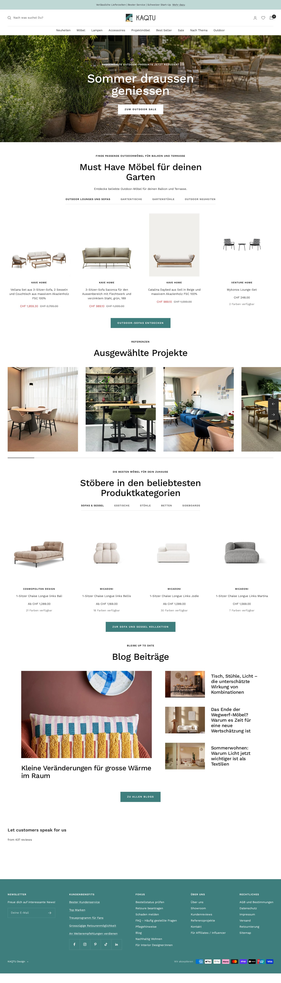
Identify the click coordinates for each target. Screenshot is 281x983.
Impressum (247, 914)
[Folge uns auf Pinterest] (95, 944)
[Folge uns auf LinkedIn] (116, 944)
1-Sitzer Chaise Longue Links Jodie (174, 596)
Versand (245, 920)
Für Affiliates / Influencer (208, 933)
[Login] (255, 18)
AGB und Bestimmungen (256, 902)
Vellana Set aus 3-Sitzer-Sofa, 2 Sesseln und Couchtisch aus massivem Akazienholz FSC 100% (39, 294)
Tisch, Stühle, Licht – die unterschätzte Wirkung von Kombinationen (234, 684)
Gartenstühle (163, 199)
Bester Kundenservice (84, 902)
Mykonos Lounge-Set (242, 289)
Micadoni (106, 589)
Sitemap (245, 933)
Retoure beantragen (149, 908)
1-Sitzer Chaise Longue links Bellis (106, 596)
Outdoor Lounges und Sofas (88, 199)
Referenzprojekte (203, 920)
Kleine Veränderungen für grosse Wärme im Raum (86, 772)
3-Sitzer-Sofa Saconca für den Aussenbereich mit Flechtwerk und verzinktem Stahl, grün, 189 (106, 294)
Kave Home (39, 282)
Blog (139, 933)
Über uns (197, 902)
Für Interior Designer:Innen (154, 945)
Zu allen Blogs (140, 796)
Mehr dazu (178, 4)
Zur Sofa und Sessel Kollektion (140, 626)
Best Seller (164, 30)
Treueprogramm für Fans (86, 918)
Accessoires (117, 30)
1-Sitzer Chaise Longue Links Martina (242, 596)
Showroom (198, 908)
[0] (263, 18)
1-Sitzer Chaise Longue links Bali (39, 596)
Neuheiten (63, 30)
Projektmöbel (140, 30)
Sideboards (191, 505)
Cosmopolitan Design (39, 589)
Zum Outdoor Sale (141, 109)
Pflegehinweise (146, 926)
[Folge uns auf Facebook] (74, 944)
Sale (181, 30)
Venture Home (242, 282)
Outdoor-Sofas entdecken (140, 322)
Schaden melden (147, 914)
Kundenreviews (201, 914)
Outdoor (219, 30)
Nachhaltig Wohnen (149, 939)
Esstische (122, 505)
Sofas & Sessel (92, 505)
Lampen (96, 30)
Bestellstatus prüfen (150, 902)
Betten (166, 505)
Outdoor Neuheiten (200, 199)
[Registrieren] (49, 913)
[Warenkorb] (271, 18)
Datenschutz (248, 908)
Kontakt (196, 926)
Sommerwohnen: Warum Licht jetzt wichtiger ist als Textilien (230, 756)
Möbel (81, 30)
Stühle (145, 505)
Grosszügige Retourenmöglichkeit (92, 925)
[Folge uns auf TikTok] (106, 944)
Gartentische (131, 199)
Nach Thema (198, 30)
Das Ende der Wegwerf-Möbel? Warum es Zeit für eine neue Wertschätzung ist (231, 720)
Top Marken (77, 910)
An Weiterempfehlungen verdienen (93, 933)
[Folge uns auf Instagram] (85, 944)
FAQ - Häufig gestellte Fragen (156, 920)
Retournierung (249, 926)
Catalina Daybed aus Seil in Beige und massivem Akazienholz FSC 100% (174, 292)
